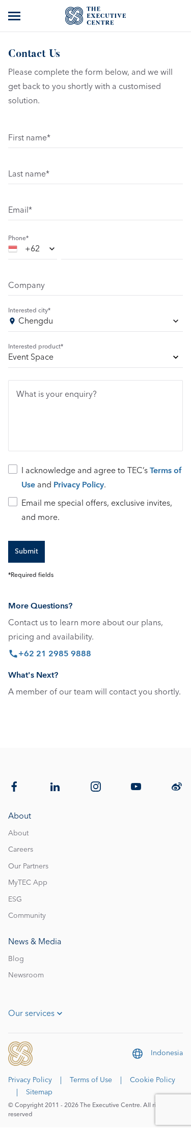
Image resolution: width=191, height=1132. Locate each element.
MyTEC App (27, 883)
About (18, 833)
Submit (26, 551)
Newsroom (26, 975)
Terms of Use (91, 1080)
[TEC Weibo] (177, 786)
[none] (95, 359)
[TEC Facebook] (14, 786)
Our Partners (28, 866)
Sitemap (39, 1092)
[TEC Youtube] (136, 786)
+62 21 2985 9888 (54, 653)
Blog (16, 959)
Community (27, 916)
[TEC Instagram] (96, 786)
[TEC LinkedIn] (55, 786)
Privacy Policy (78, 485)
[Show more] (15, 16)
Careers (20, 850)
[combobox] (32, 250)
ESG (15, 899)
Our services (31, 1013)
